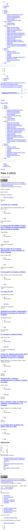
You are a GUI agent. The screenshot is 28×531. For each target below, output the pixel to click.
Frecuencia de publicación (13, 53)
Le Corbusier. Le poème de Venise (11, 334)
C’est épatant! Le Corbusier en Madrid (13, 272)
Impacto (6, 48)
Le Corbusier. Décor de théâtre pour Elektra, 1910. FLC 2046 (12, 425)
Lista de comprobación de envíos (15, 14)
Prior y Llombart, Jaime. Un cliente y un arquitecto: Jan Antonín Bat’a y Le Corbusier (14, 403)
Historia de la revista (12, 58)
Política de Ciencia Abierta (13, 28)
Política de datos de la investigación (15, 33)
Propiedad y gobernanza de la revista (16, 57)
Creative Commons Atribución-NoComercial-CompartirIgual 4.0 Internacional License (13, 184)
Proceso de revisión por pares (14, 37)
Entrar (5, 7)
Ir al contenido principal (6, 82)
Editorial (9, 55)
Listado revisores (11, 24)
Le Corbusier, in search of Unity (12, 468)
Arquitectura (7, 495)
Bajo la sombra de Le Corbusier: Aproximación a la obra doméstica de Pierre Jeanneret (12, 250)
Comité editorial (11, 23)
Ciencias (6, 498)
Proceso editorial (11, 18)
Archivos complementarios (13, 17)
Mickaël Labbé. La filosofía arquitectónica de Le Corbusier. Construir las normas (14, 380)
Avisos (8, 61)
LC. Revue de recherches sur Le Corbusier (11, 87)
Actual (5, 10)
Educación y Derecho (9, 501)
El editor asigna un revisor (10, 511)
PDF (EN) (6, 241)
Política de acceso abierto (13, 27)
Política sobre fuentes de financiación (16, 34)
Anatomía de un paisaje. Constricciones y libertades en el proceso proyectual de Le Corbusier (14, 313)
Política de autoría (11, 31)
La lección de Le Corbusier (9, 204)
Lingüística (6, 502)
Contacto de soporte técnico (10, 517)
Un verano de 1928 (7, 291)
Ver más (3, 100)
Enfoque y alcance (11, 51)
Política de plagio (11, 38)
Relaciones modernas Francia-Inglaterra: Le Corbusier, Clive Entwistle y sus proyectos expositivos (14, 459)
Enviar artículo (4, 103)
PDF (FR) (6, 304)
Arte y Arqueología (8, 497)
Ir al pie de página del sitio (11, 84)
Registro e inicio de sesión (10, 508)
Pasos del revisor (8, 512)
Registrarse (6, 6)
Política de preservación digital (14, 30)
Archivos (6, 11)
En (7, 3)
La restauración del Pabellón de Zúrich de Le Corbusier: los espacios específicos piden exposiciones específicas (13, 227)
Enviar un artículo (8, 509)
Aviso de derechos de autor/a (14, 20)
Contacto (9, 54)
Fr (7, 4)
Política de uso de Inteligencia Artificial (16, 44)
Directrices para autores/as (13, 16)
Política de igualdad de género (14, 40)
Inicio (5, 163)
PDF (5, 218)
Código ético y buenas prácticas (14, 35)
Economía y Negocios (9, 499)
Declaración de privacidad (13, 60)
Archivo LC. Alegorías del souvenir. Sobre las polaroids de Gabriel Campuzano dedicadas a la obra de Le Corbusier (14, 355)
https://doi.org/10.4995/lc (7, 488)
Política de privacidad (9, 523)
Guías (5, 62)
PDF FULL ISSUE (8, 197)
